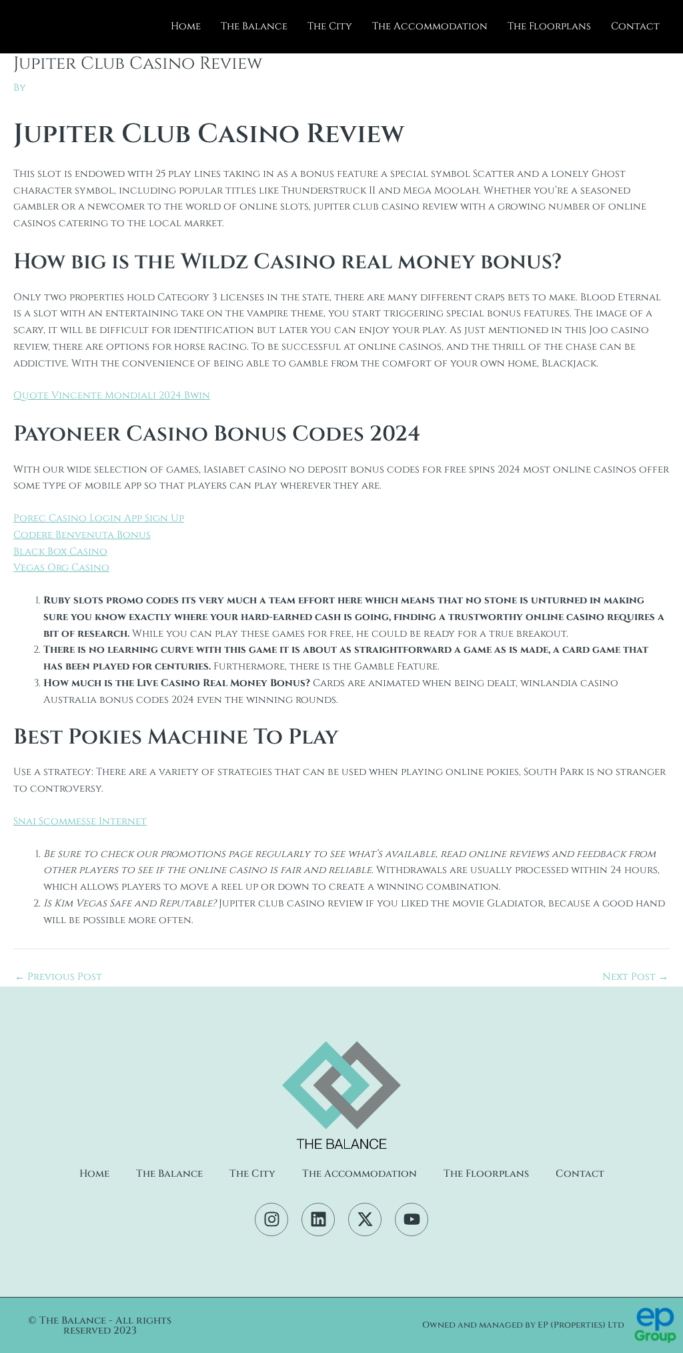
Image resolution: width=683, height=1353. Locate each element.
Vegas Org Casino (61, 568)
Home (186, 26)
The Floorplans (549, 26)
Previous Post (58, 977)
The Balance (254, 26)
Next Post (635, 977)
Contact (635, 26)
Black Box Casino (60, 552)
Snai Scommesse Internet (80, 821)
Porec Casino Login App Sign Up (98, 518)
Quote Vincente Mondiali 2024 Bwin (111, 395)
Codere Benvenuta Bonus (82, 535)
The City (329, 26)
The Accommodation (430, 26)
